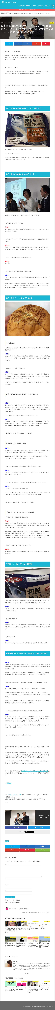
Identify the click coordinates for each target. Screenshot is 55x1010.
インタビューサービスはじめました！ (28, 9)
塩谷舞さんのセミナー (14, 794)
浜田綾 (8, 783)
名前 (6, 878)
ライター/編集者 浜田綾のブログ (37, 1006)
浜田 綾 (15, 961)
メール (6, 884)
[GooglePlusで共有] (36, 43)
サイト (6, 890)
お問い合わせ (47, 6)
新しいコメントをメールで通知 (13, 900)
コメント (7, 864)
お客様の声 (40, 6)
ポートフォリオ (21, 6)
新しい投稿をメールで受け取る (13, 902)
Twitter (27, 973)
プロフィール (29, 6)
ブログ (34, 5)
